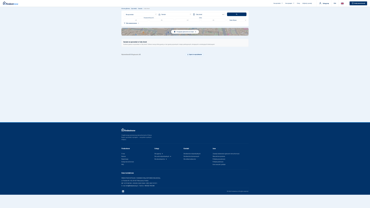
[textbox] (237, 20)
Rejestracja (124, 159)
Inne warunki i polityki (219, 164)
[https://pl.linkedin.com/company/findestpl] (123, 191)
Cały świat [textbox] (199, 14)
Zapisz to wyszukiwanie (195, 54)
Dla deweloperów (160, 159)
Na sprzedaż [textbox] (130, 14)
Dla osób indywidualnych (162, 156)
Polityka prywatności (219, 159)
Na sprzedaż (277, 3)
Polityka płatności (218, 162)
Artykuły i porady (307, 3)
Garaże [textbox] (163, 14)
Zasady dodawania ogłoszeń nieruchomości (226, 153)
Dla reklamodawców (190, 159)
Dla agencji (158, 153)
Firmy (298, 3)
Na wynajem (288, 3)
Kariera (123, 156)
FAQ (122, 164)
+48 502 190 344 (149, 186)
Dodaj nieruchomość (127, 162)
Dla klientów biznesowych (191, 156)
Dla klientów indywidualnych (192, 153)
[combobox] (140, 14)
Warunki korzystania (219, 156)
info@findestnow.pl (132, 186)
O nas (123, 153)
